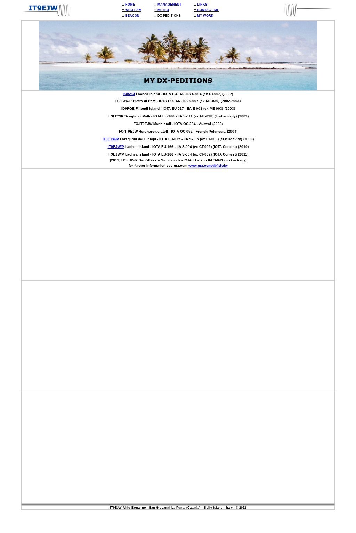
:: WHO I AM (131, 10)
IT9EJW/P (111, 139)
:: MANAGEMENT (167, 4)
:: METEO (161, 10)
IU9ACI (129, 94)
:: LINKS (200, 4)
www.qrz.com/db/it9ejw (208, 165)
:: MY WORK (203, 15)
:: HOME (128, 4)
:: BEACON (130, 15)
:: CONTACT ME (206, 10)
